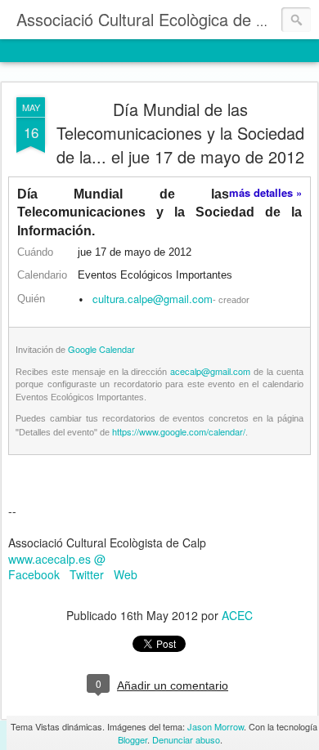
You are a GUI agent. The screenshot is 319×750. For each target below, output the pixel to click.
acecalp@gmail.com (210, 370)
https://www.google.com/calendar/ (178, 431)
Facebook (34, 574)
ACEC (237, 615)
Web (125, 574)
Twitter (87, 574)
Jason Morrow (215, 726)
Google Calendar (101, 348)
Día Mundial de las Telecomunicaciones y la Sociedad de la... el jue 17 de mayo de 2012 (180, 132)
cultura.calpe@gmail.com (152, 298)
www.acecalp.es (49, 559)
